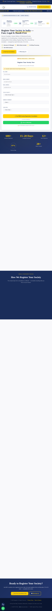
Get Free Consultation (44, 6)
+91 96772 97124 (32, 6)
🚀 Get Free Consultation (9, 51)
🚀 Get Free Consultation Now (20, 593)
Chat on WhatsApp (27, 122)
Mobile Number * (6, 79)
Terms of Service (38, 600)
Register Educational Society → (26, 268)
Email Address (6, 84)
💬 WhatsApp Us (22, 51)
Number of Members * (7, 99)
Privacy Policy (30, 600)
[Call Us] (3, 604)
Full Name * (5, 71)
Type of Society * (6, 92)
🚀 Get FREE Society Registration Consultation (26, 116)
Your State (5, 107)
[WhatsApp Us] (3, 608)
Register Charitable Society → (26, 200)
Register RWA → (26, 234)
